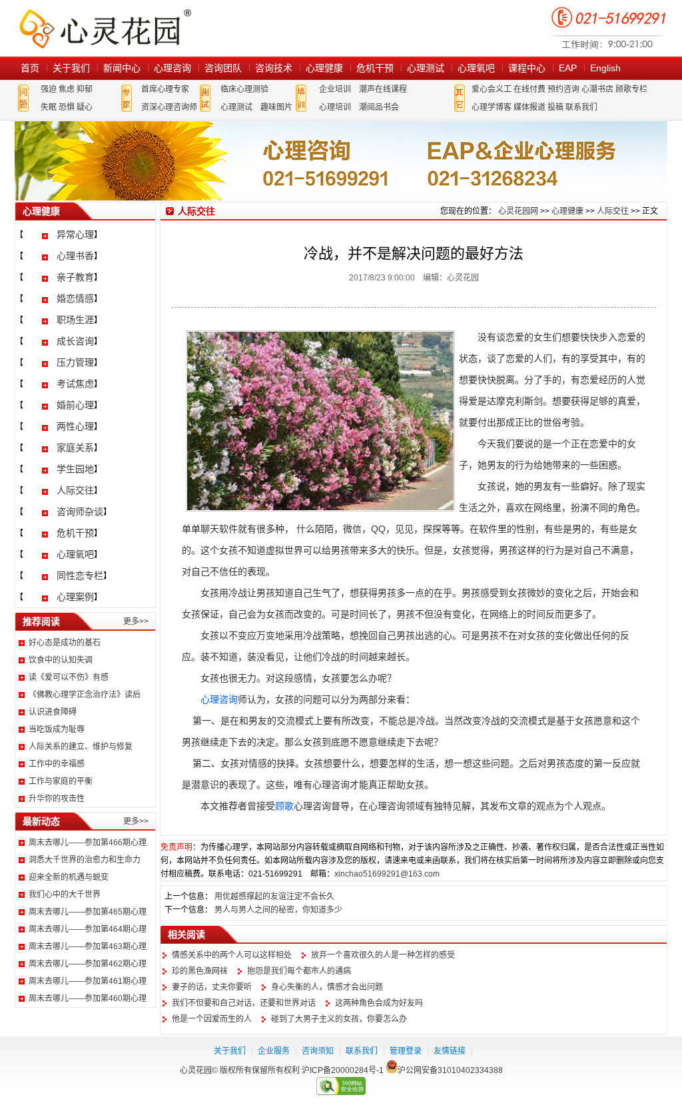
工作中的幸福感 (57, 764)
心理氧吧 (476, 68)
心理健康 (324, 68)
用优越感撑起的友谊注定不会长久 (274, 896)
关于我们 (71, 68)
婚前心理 (75, 405)
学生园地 (75, 469)
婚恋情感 (75, 298)
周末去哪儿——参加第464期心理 (88, 929)
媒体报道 (529, 107)
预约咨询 (563, 89)
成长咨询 (75, 341)
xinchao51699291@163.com (387, 874)
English (605, 68)
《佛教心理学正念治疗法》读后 (85, 694)
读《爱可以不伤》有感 (69, 677)
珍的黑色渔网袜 (200, 971)
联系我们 (581, 107)
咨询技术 (273, 68)
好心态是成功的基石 (65, 642)
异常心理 (75, 234)
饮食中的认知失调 (61, 660)
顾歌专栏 (631, 89)
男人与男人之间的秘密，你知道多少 (278, 910)
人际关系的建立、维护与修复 (81, 746)
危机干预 (375, 68)
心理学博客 (492, 107)
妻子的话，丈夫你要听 (212, 987)
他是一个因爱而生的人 (212, 1019)
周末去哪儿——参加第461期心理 (88, 981)
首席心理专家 (165, 89)
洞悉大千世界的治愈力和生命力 (85, 860)
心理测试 (425, 68)
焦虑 (67, 89)
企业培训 (335, 89)
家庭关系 (75, 447)
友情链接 (450, 1051)
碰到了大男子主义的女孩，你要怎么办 (339, 1019)
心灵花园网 (104, 28)
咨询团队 (223, 68)
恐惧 (67, 107)
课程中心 (526, 68)
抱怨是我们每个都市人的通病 (299, 971)
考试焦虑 (75, 383)
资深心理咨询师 (169, 107)
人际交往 (75, 490)
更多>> (136, 621)
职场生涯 (75, 319)
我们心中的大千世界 (65, 894)
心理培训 (335, 107)
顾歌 (284, 806)
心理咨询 (172, 68)
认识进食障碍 (53, 712)
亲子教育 (75, 277)
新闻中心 (122, 68)
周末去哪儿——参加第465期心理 (88, 912)
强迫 (49, 89)
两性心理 (75, 426)
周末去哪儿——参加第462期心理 (88, 963)
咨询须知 (318, 1051)
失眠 (49, 107)
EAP (568, 68)
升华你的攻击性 (57, 798)
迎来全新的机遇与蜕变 (69, 877)
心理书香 (75, 255)
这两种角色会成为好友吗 (379, 1003)
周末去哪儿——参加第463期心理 (88, 946)
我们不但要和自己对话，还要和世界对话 (244, 1003)
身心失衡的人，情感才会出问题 (327, 987)
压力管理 (75, 362)
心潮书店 (597, 89)
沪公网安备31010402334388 (450, 1070)
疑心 (85, 107)
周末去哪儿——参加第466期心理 (88, 842)
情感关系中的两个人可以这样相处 (232, 955)
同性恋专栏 (80, 575)
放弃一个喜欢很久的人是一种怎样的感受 (383, 955)
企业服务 (274, 1051)
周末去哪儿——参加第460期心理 (88, 998)
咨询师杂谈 (80, 511)
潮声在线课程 (383, 89)
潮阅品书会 (379, 107)
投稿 (555, 107)
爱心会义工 (492, 89)
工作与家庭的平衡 (61, 781)
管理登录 (406, 1051)
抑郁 (85, 89)
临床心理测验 (244, 89)
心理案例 (75, 596)
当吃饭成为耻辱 (57, 729)
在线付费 (529, 89)
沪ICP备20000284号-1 (343, 1070)
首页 (30, 68)
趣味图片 (276, 107)
